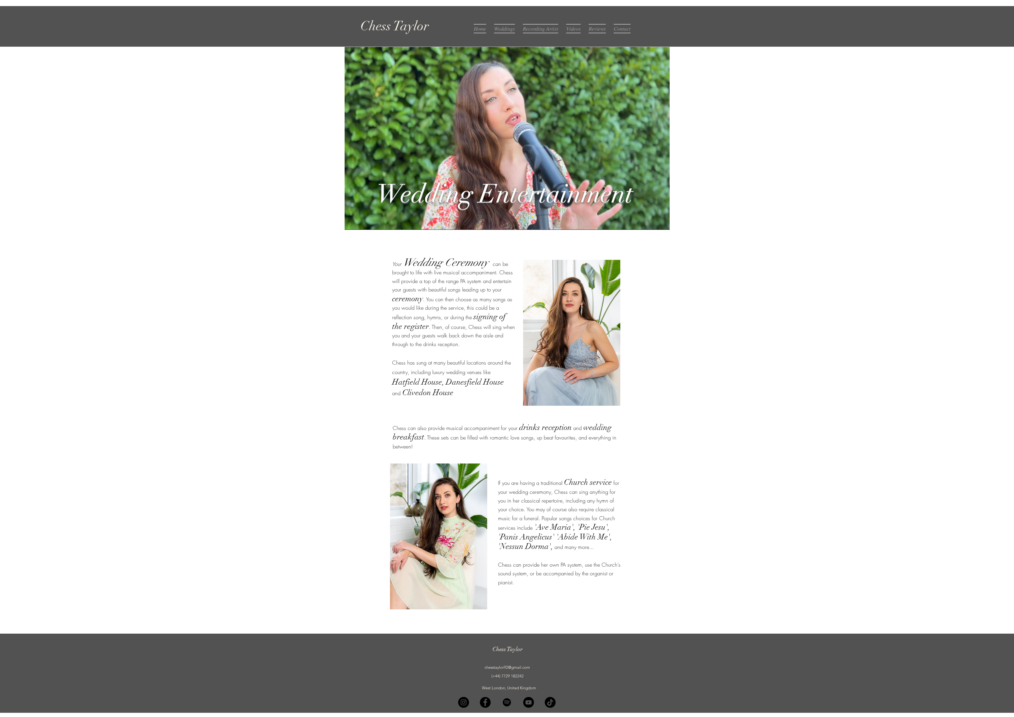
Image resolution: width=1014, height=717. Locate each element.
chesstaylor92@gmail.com (507, 667)
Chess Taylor (507, 649)
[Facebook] (485, 702)
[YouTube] (528, 702)
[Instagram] (463, 702)
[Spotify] (506, 702)
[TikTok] (550, 702)
